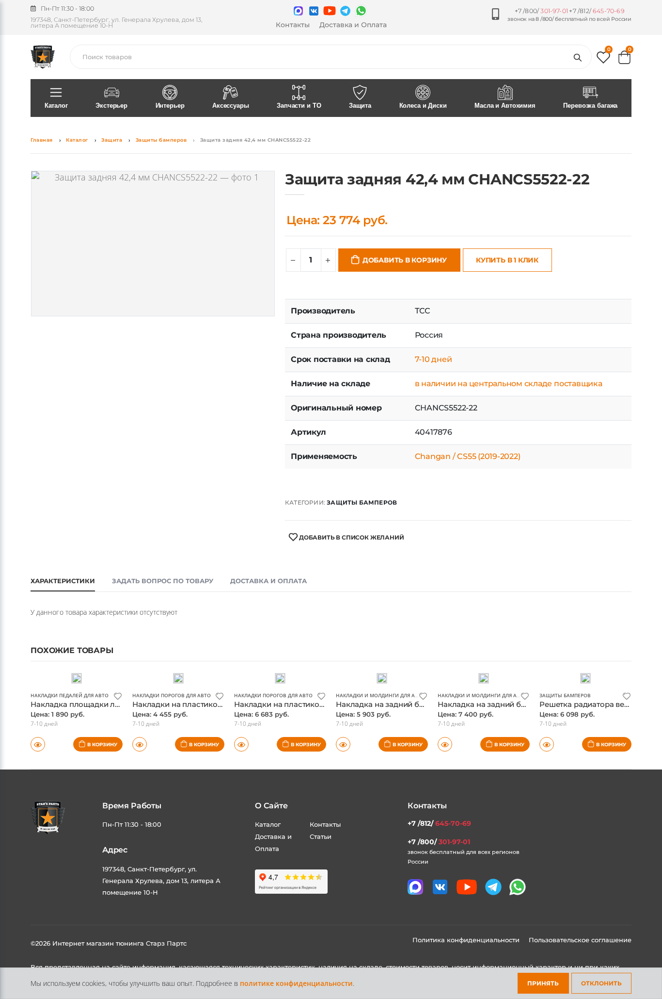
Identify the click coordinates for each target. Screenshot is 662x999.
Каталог (56, 105)
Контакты (293, 24)
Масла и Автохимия (505, 105)
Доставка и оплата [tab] (268, 581)
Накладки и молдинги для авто (380, 695)
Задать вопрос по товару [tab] (162, 581)
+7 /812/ (596, 11)
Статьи (320, 836)
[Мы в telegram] (345, 11)
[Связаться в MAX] (298, 11)
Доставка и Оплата (353, 24)
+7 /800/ (541, 11)
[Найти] (579, 56)
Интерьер (170, 105)
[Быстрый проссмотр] (38, 744)
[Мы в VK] (314, 11)
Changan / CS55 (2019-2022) (467, 456)
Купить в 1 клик (507, 260)
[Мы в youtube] (329, 10)
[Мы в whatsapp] (361, 10)
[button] (603, 59)
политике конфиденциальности (296, 983)
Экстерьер (111, 105)
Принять (543, 983)
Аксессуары (230, 105)
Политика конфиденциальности (466, 940)
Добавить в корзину (405, 260)
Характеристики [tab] (63, 581)
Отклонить (601, 983)
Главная (42, 140)
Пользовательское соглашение (580, 940)
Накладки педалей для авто (70, 695)
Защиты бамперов (161, 140)
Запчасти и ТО (299, 105)
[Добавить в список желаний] (118, 695)
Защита (360, 105)
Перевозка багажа (590, 105)
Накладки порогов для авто (171, 695)
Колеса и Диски (423, 105)
